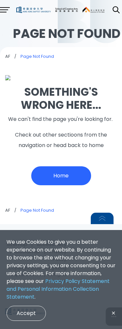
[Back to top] (102, 218)
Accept (26, 313)
